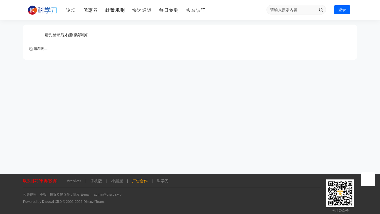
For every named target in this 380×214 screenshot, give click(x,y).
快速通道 (142, 10)
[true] (320, 9)
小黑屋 (117, 181)
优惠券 (90, 10)
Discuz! (48, 202)
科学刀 (163, 181)
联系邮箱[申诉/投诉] (40, 181)
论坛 (71, 10)
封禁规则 (115, 10)
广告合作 (140, 181)
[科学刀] (42, 10)
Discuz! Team (93, 202)
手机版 (96, 181)
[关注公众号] (368, 179)
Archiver (74, 181)
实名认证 (196, 10)
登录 (342, 10)
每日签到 (169, 10)
